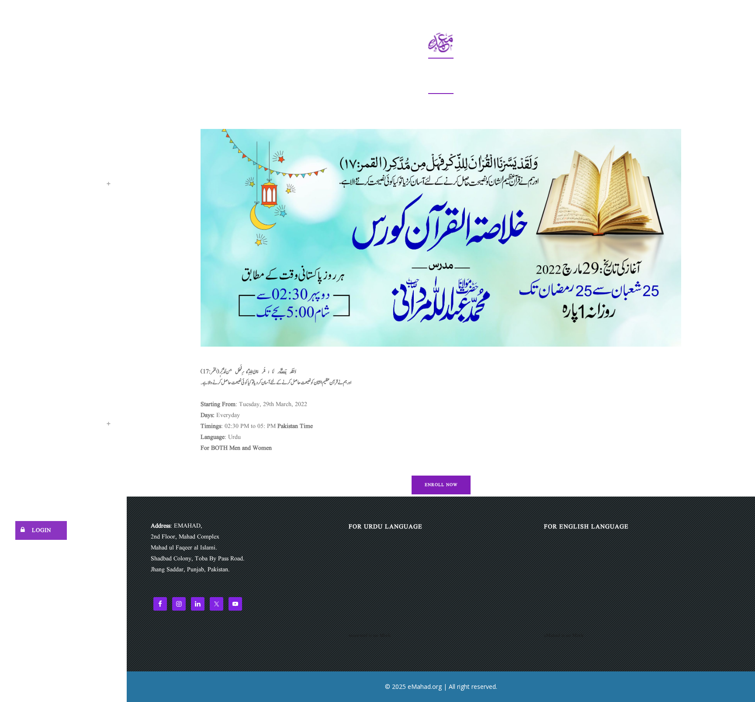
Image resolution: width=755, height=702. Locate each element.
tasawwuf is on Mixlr (370, 635)
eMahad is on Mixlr (564, 635)
